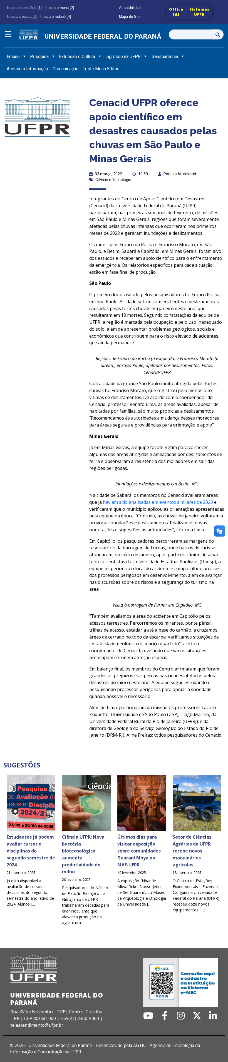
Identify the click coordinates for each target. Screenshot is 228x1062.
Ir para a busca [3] (22, 16)
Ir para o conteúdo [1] (24, 8)
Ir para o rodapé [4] (55, 16)
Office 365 (176, 12)
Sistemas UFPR (199, 12)
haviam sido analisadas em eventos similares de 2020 (158, 502)
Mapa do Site (129, 16)
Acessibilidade (130, 8)
